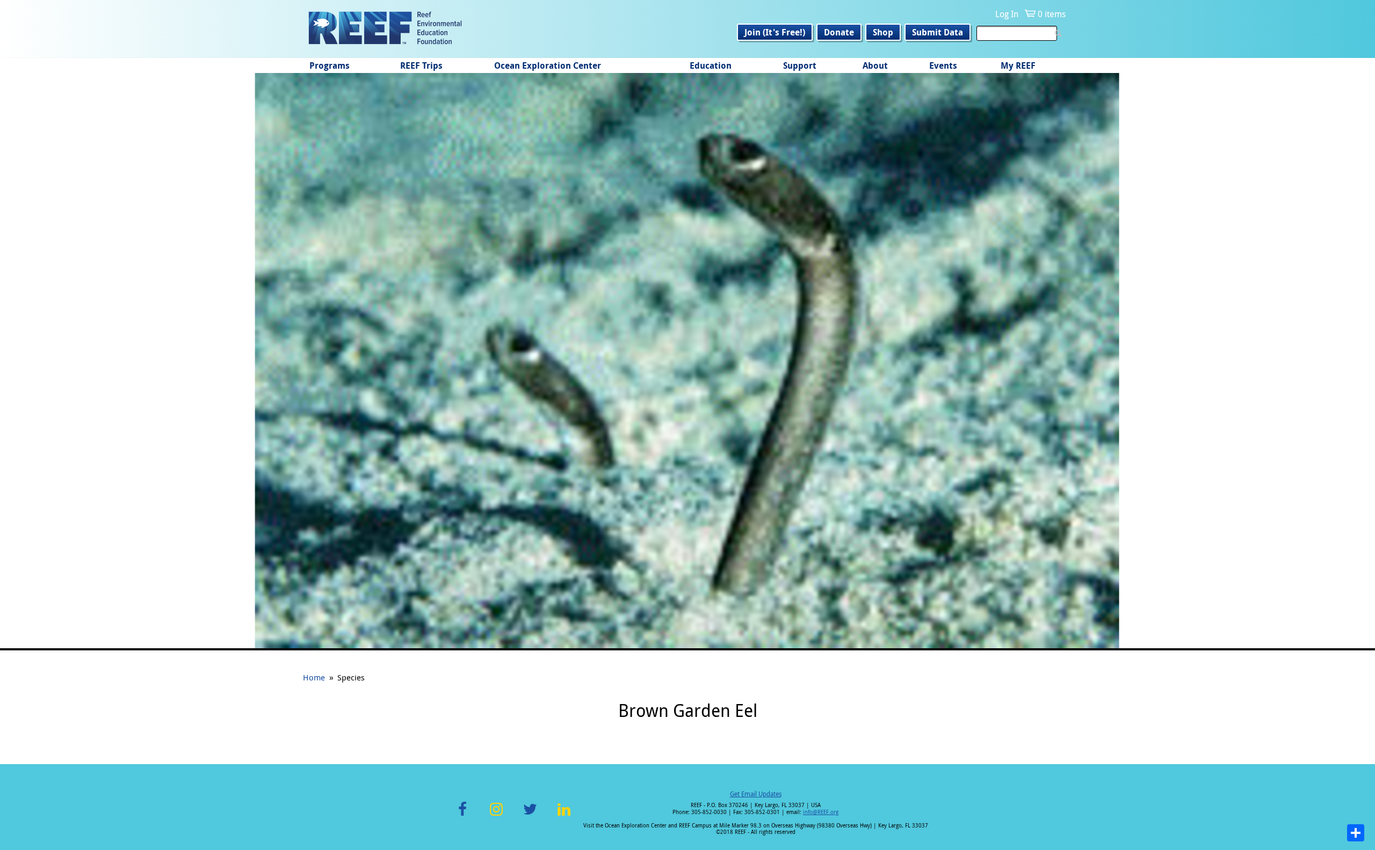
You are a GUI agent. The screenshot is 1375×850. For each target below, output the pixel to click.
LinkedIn (563, 815)
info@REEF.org (820, 812)
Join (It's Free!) (774, 32)
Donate (839, 32)
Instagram (496, 815)
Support (799, 65)
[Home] (385, 29)
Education (711, 65)
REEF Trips (421, 65)
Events (943, 65)
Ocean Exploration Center (547, 65)
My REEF (1018, 65)
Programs (329, 65)
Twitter (530, 815)
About (875, 65)
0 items (1052, 14)
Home (314, 677)
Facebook (462, 815)
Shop (883, 32)
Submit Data (937, 32)
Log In (1006, 14)
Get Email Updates (755, 793)
